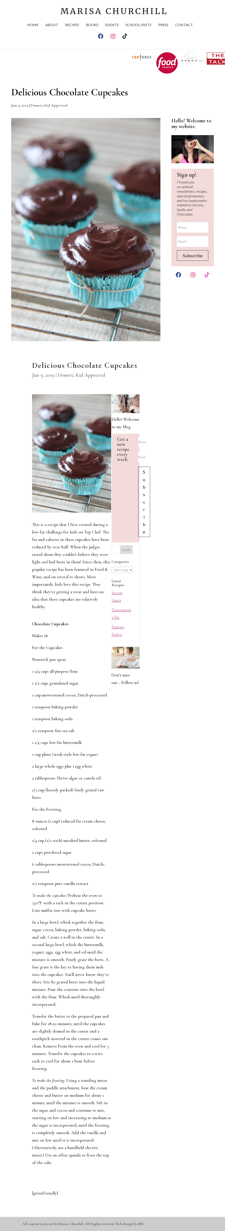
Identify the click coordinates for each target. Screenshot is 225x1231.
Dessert (37, 105)
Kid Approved (55, 105)
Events (112, 25)
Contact (184, 25)
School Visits (138, 25)
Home (32, 25)
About (51, 25)
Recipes (72, 25)
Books (92, 25)
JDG (141, 1224)
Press (163, 25)
